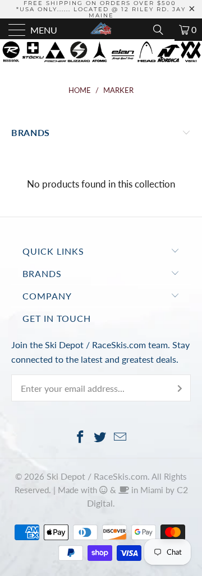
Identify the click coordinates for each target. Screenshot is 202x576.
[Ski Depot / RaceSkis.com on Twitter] (100, 437)
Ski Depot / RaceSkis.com (97, 476)
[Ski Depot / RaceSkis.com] (101, 29)
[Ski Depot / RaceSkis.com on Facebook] (80, 437)
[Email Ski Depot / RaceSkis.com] (120, 437)
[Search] (162, 30)
